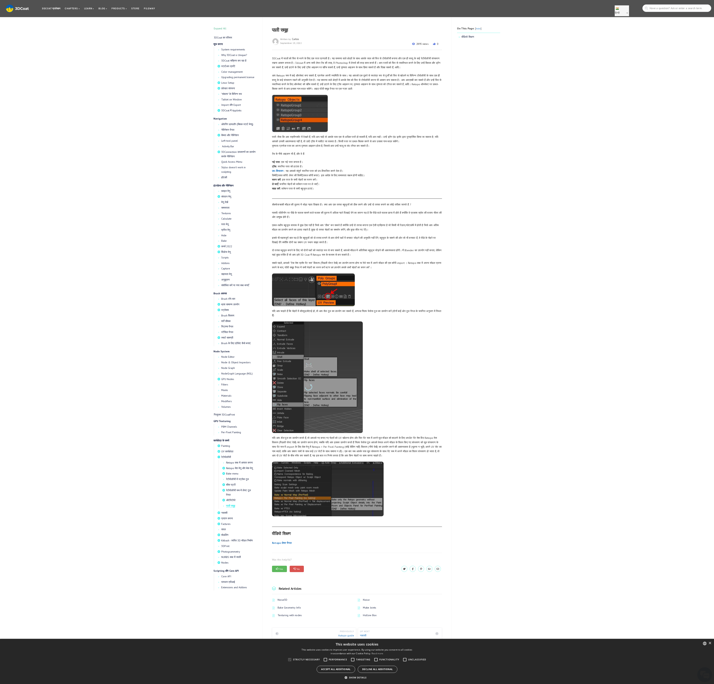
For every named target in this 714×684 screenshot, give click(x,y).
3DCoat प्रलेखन (51, 8)
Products (119, 8)
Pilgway (149, 8)
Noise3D (282, 599)
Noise (366, 599)
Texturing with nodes (290, 615)
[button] (356, 678)
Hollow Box (370, 615)
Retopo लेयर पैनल (282, 543)
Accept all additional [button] (335, 669)
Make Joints (369, 607)
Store (135, 8)
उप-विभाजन (278, 171)
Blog (102, 8)
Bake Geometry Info (289, 607)
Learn (88, 8)
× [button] (709, 643)
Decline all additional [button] (377, 669)
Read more (377, 653)
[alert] (357, 661)
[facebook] (413, 569)
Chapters (71, 8)
